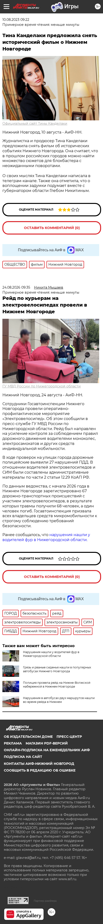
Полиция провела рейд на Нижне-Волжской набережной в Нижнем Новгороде (56, 684)
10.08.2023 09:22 (15, 19)
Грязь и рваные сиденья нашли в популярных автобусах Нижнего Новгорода (57, 669)
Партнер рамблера (45, 900)
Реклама (13, 743)
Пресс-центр (69, 736)
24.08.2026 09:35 (16, 287)
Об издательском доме (28, 736)
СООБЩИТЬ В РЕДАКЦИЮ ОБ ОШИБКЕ (39, 770)
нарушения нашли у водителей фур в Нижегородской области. (46, 537)
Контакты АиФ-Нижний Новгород (39, 764)
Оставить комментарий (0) (52, 228)
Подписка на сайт (23, 757)
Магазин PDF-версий (47, 743)
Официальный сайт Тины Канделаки (34, 123)
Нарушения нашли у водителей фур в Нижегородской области (51, 654)
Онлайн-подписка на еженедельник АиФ (47, 750)
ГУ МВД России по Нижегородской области (41, 386)
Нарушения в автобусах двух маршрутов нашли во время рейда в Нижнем (59, 700)
